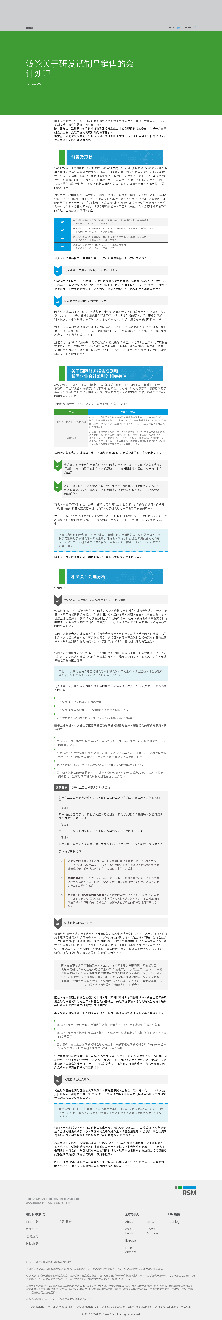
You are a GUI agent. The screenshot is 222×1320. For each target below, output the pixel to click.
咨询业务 (32, 1236)
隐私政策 (186, 1306)
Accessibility (38, 1306)
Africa (129, 1222)
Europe (130, 1240)
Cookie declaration (87, 1306)
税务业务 (32, 1229)
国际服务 (32, 1243)
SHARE (188, 27)
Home (29, 27)
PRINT (172, 27)
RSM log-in (175, 1222)
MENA (150, 1222)
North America (152, 1231)
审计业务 (32, 1222)
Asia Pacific (129, 1231)
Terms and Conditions (166, 1306)
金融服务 (65, 1222)
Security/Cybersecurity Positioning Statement (125, 1306)
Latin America (131, 1250)
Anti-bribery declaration (61, 1306)
